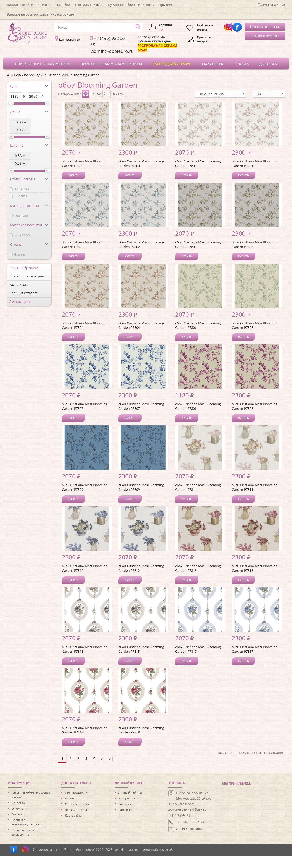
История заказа (129, 798)
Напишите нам (266, 36)
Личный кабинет (130, 793)
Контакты (18, 803)
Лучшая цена (19, 301)
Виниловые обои (20, 5)
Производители (76, 793)
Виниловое (22, 235)
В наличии (21, 196)
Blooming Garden (86, 75)
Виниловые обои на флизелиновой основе (40, 14)
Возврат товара (76, 810)
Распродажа (18, 284)
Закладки (125, 804)
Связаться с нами (77, 804)
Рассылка (125, 810)
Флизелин (21, 215)
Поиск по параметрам (26, 276)
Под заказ (21, 188)
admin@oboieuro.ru (190, 829)
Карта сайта (73, 815)
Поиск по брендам (28, 75)
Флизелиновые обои (54, 5)
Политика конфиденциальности (27, 822)
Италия (19, 254)
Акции (69, 798)
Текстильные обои (89, 5)
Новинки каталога (23, 293)
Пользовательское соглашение (25, 832)
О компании (20, 808)
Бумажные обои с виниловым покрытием (140, 5)
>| (111, 758)
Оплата (17, 814)
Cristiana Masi (58, 75)
